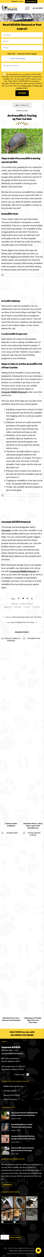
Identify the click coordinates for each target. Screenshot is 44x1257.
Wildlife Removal (27, 604)
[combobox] (22, 58)
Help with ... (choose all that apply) (22, 54)
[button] (27, 8)
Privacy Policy (13, 1250)
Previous (8, 1255)
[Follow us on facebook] (28, 1074)
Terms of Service (23, 1250)
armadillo (18, 607)
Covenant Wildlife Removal (13, 392)
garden (27, 607)
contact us (20, 1035)
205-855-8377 (24, 81)
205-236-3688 (38, 8)
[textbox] (21, 58)
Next (15, 1255)
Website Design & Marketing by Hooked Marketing (22, 1253)
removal (37, 607)
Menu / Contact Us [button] (22, 105)
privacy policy (27, 86)
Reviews (20, 1)
